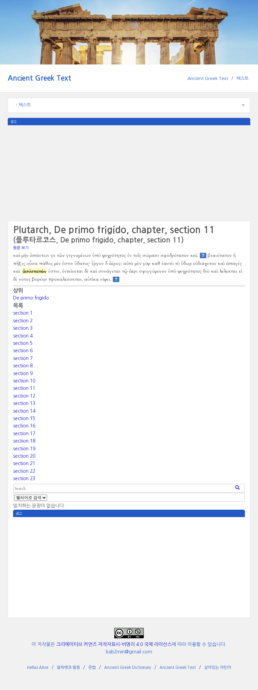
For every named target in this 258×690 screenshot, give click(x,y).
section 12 (24, 396)
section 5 (23, 343)
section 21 (24, 463)
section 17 (24, 433)
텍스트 (242, 78)
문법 (92, 667)
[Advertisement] (129, 172)
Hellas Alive (37, 667)
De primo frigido (31, 297)
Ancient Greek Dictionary (127, 667)
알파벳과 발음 (68, 667)
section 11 (24, 388)
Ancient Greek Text (39, 78)
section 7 (23, 358)
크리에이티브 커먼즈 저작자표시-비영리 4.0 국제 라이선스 (114, 644)
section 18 (24, 441)
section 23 (24, 478)
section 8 (23, 365)
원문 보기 (21, 248)
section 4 (23, 335)
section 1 (23, 313)
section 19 (24, 448)
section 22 (24, 471)
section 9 (23, 373)
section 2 (23, 320)
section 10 (24, 380)
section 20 (24, 456)
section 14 (24, 411)
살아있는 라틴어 (217, 667)
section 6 (23, 350)
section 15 (24, 418)
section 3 (23, 328)
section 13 (24, 403)
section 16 (24, 425)
